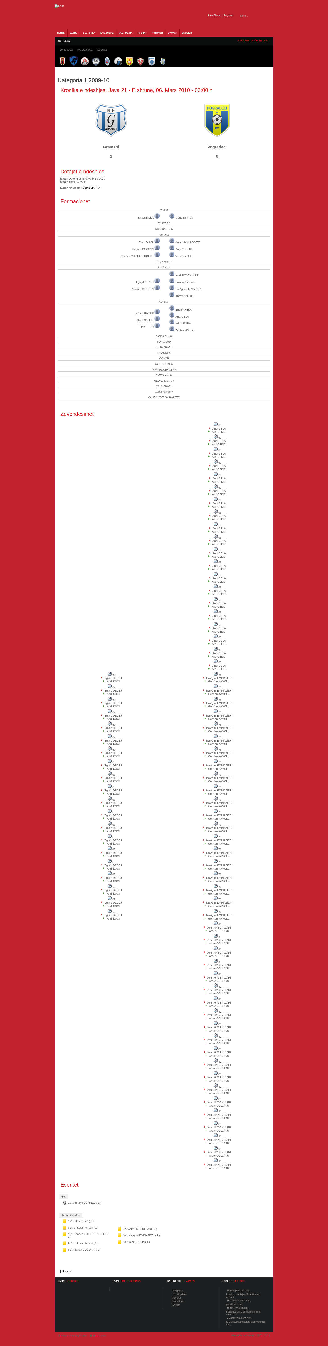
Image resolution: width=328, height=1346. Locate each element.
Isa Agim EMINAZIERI (188, 289)
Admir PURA (183, 323)
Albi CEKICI (219, 432)
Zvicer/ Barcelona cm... (239, 1318)
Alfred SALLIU (145, 320)
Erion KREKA (183, 309)
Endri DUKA (146, 242)
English (176, 1304)
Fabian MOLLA (184, 330)
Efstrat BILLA (146, 217)
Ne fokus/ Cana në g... (239, 1300)
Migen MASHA (91, 188)
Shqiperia (177, 1290)
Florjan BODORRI (143, 249)
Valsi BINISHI (183, 256)
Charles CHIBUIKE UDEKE (137, 256)
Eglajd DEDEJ (145, 282)
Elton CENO (146, 327)
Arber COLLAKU (219, 931)
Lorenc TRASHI (144, 313)
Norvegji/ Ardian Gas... (239, 1290)
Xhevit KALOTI (184, 296)
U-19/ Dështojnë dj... (238, 1308)
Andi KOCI (113, 681)
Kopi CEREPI (183, 249)
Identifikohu (214, 15)
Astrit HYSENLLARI (187, 275)
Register (228, 15)
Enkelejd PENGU (185, 282)
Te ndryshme (179, 1294)
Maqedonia (178, 1301)
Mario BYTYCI (184, 217)
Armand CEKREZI (143, 289)
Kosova (176, 1297)
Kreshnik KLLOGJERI (188, 242)
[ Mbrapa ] (66, 1271)
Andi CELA (182, 316)
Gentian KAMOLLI (219, 681)
